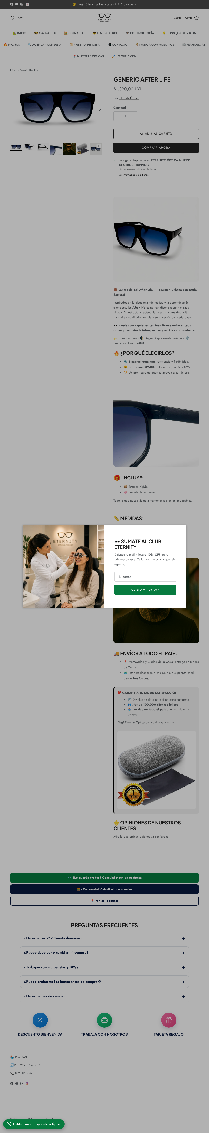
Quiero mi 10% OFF (145, 590)
